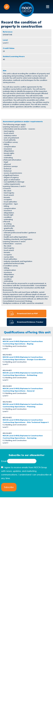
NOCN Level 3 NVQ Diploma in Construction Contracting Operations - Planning (23, 405)
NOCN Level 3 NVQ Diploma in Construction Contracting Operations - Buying (23, 342)
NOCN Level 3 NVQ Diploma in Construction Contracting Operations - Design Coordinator (24, 358)
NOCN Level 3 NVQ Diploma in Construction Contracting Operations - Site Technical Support (26, 421)
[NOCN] (26, 9)
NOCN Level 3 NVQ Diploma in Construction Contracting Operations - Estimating (23, 374)
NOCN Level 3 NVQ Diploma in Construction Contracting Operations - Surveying (23, 436)
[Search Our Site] (6, 7)
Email (4, 461)
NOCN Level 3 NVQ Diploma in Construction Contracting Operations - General (23, 389)
